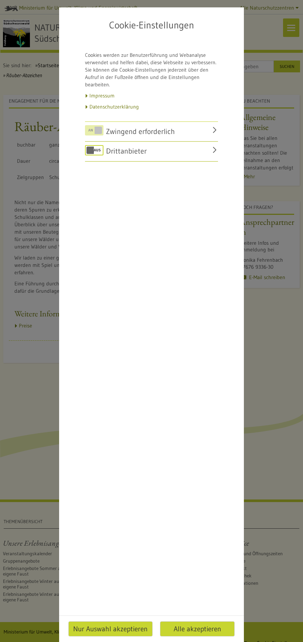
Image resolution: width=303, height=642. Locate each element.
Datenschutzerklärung (114, 106)
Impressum (102, 95)
